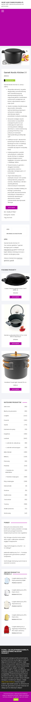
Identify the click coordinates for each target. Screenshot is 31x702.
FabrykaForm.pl (8, 250)
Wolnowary (7, 513)
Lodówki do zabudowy (13, 443)
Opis (8, 229)
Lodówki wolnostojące (13, 447)
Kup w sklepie (11, 207)
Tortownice (7, 499)
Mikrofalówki (7, 452)
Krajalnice (7, 434)
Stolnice (6, 490)
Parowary (7, 461)
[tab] (8, 229)
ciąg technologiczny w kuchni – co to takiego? (14, 547)
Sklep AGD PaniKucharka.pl (12, 2)
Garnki (13, 215)
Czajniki (6, 416)
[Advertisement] (15, 29)
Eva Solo (9, 217)
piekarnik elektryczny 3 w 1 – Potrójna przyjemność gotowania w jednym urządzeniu (15, 554)
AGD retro (7, 406)
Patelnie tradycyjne (12, 477)
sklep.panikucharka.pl (7, 682)
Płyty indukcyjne (9, 481)
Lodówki (6, 438)
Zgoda (16, 699)
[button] (26, 51)
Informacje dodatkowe (14, 233)
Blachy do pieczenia (10, 411)
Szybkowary (7, 495)
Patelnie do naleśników (9, 471)
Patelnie (6, 466)
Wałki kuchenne (9, 508)
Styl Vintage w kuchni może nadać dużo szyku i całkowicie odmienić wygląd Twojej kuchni (14, 539)
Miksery (6, 456)
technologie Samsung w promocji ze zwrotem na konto (15, 562)
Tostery (6, 504)
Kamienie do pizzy (9, 429)
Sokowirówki (7, 486)
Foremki (6, 420)
